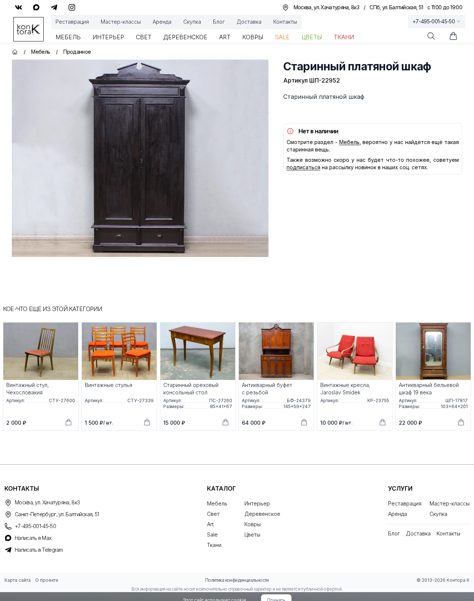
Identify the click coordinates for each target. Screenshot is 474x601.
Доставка (249, 22)
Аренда (162, 22)
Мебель (68, 37)
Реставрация (72, 22)
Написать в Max (33, 538)
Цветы (311, 37)
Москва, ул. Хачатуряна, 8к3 (47, 502)
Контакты (285, 22)
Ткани (344, 37)
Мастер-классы (121, 22)
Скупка (192, 22)
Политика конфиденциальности (237, 580)
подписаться (303, 167)
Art (224, 37)
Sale (282, 37)
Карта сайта (17, 580)
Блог (219, 22)
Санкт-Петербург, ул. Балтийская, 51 (57, 514)
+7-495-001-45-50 (434, 21)
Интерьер (108, 37)
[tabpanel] (140, 158)
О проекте (47, 580)
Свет (143, 37)
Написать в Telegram (39, 550)
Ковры (252, 37)
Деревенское (185, 37)
